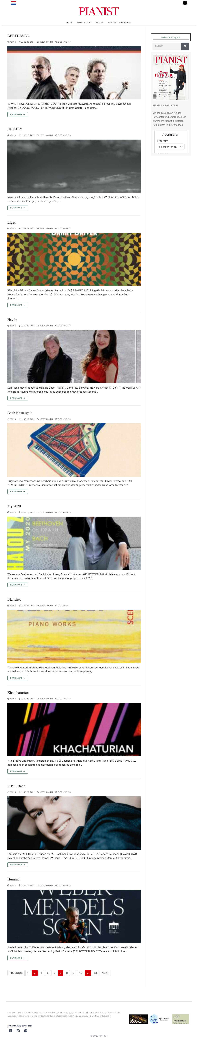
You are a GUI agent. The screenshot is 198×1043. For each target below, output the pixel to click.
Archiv (100, 22)
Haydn (12, 319)
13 (95, 972)
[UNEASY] (74, 166)
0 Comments (64, 42)
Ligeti (11, 222)
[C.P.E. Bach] (74, 823)
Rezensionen (46, 42)
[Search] (185, 46)
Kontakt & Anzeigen (120, 22)
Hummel (14, 879)
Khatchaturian (18, 692)
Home (69, 22)
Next (105, 972)
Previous (16, 972)
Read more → (17, 114)
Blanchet (14, 599)
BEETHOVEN (18, 35)
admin (12, 42)
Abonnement (84, 22)
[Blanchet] (74, 636)
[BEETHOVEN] (74, 72)
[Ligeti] (74, 259)
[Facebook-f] (185, 3)
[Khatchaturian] (74, 729)
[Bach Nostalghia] (74, 449)
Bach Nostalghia (19, 412)
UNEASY (14, 129)
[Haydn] (74, 356)
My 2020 (14, 506)
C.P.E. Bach (16, 786)
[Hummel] (74, 916)
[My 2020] (74, 543)
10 (80, 972)
